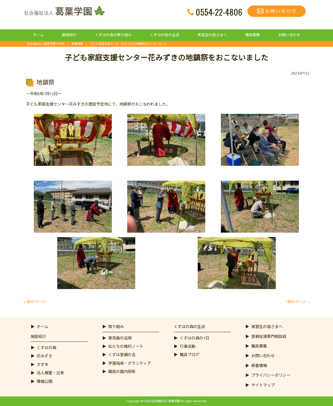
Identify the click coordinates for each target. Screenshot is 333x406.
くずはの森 (46, 347)
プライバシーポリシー (270, 375)
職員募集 (259, 346)
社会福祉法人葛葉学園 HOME (46, 43)
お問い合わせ (263, 355)
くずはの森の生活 (189, 326)
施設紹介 (38, 336)
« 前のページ (34, 301)
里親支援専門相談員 (268, 336)
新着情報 (77, 43)
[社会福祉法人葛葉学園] (64, 16)
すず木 (42, 364)
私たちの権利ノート (125, 346)
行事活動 (187, 346)
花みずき (44, 356)
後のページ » (298, 301)
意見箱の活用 (120, 338)
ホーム (42, 326)
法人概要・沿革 (50, 373)
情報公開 (44, 381)
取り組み (116, 326)
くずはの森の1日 (194, 338)
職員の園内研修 (122, 371)
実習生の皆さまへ (267, 326)
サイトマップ (263, 385)
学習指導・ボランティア (129, 363)
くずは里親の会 (122, 354)
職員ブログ (189, 354)
